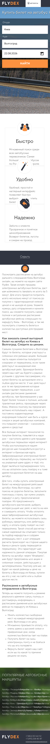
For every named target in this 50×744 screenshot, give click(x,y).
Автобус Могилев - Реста (14, 714)
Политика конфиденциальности (36, 741)
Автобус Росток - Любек (29, 690)
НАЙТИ (25, 63)
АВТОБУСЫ (34, 3)
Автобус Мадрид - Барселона (16, 693)
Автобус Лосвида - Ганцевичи (15, 690)
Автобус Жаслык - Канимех (15, 697)
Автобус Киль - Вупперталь (15, 704)
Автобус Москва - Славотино (31, 693)
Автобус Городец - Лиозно (30, 711)
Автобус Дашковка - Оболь (30, 714)
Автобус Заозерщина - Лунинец (17, 711)
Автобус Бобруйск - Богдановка (17, 700)
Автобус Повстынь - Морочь (15, 707)
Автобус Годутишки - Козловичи (32, 697)
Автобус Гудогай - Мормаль (31, 704)
